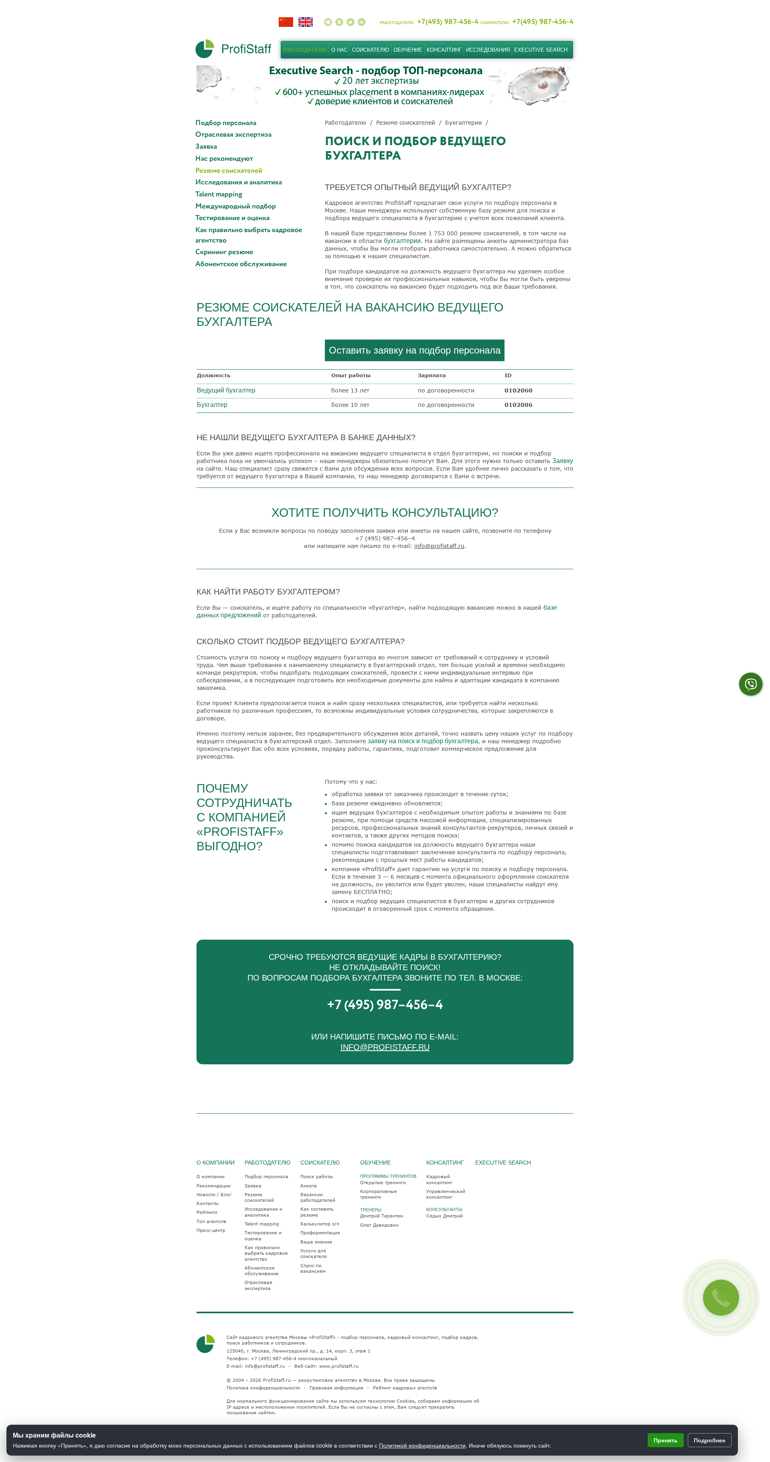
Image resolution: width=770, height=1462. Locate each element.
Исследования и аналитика (238, 183)
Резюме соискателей (228, 171)
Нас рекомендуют (224, 159)
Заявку (562, 460)
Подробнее (709, 1440)
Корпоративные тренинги (378, 1194)
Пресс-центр (211, 1230)
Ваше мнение (316, 1241)
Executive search (540, 50)
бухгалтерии (402, 240)
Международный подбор (235, 207)
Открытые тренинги (383, 1182)
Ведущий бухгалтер (226, 390)
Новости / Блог (214, 1194)
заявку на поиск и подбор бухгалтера (423, 741)
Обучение (407, 50)
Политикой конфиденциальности (422, 1445)
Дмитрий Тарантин (381, 1215)
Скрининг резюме (224, 252)
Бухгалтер (212, 404)
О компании (211, 1176)
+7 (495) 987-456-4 (273, 1358)
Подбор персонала (225, 123)
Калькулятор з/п (319, 1223)
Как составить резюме (316, 1211)
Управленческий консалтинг (445, 1194)
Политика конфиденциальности (263, 1387)
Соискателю (370, 50)
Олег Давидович (379, 1224)
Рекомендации (214, 1185)
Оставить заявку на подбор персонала (414, 350)
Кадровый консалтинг (439, 1179)
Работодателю (305, 50)
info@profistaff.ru (439, 545)
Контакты (208, 1203)
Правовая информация (336, 1387)
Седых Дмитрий (444, 1215)
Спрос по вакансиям (313, 1268)
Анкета (308, 1185)
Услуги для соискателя (313, 1253)
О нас (339, 50)
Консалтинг (444, 50)
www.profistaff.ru (339, 1366)
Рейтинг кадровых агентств (405, 1387)
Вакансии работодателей (317, 1197)
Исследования (488, 50)
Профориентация (320, 1232)
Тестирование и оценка (232, 218)
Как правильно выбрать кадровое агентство (248, 235)
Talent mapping (218, 195)
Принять (666, 1440)
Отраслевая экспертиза (233, 135)
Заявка (206, 147)
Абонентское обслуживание (241, 264)
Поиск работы (316, 1176)
